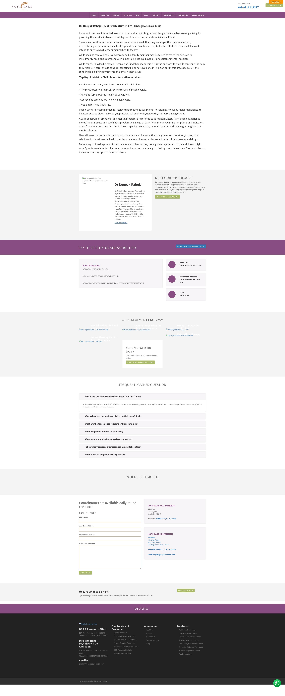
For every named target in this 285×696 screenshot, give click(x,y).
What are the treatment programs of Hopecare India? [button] (111, 423)
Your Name (83, 517)
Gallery (156, 15)
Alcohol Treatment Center (189, 640)
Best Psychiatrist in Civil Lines (121, 26)
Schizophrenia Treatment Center (126, 646)
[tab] (142, 397)
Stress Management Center (189, 650)
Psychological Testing (122, 653)
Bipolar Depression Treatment (125, 639)
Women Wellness (153, 640)
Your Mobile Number (87, 534)
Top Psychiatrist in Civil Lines (97, 77)
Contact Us (169, 15)
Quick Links (141, 608)
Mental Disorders (120, 633)
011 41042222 (171, 519)
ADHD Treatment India (187, 630)
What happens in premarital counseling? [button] (104, 431)
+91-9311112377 (248, 7)
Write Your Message (87, 543)
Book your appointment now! (191, 246)
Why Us (116, 15)
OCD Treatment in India (123, 650)
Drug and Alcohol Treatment (125, 636)
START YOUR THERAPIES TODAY (140, 362)
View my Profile (121, 223)
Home (94, 15)
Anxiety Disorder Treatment (124, 643)
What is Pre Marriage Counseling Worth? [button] (105, 454)
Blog (146, 15)
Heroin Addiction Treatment (190, 637)
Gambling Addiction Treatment (191, 647)
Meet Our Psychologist (167, 197)
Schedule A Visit (274, 5)
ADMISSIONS (183, 15)
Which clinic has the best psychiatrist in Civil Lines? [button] (110, 416)
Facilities (128, 15)
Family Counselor (185, 654)
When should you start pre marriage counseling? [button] (109, 439)
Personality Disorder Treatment (191, 643)
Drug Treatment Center (188, 633)
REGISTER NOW (198, 15)
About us (105, 15)
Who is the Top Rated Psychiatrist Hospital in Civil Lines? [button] (113, 396)
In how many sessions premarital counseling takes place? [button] (113, 446)
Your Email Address (86, 526)
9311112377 (160, 519)
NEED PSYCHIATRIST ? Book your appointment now (190, 279)
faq (137, 15)
